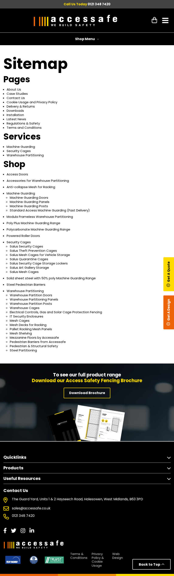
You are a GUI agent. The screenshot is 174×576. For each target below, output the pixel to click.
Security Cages (19, 151)
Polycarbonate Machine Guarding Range (38, 229)
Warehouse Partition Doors (31, 295)
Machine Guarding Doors (29, 197)
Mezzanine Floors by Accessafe (34, 337)
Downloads (15, 110)
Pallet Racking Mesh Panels (31, 329)
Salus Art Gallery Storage (29, 267)
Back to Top (150, 564)
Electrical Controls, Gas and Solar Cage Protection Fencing (56, 312)
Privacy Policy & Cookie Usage (98, 560)
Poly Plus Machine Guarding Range (33, 223)
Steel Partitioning (23, 350)
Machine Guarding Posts (29, 206)
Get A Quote (168, 271)
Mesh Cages (19, 320)
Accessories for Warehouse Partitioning (38, 180)
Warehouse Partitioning (25, 155)
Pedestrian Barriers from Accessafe (38, 342)
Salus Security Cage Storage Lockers (39, 263)
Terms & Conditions (78, 556)
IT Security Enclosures (26, 316)
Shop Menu (85, 38)
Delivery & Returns (21, 106)
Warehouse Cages (24, 308)
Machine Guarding (21, 146)
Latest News (16, 119)
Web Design (117, 556)
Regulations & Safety (23, 123)
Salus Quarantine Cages (29, 259)
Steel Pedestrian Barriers (26, 284)
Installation (15, 115)
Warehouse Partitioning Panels (34, 299)
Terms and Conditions (24, 127)
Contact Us (16, 98)
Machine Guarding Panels (29, 202)
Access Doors (17, 174)
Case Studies (17, 93)
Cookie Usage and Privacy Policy (32, 102)
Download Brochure (87, 392)
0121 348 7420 (99, 4)
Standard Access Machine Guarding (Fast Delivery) (50, 210)
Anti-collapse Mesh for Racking (31, 187)
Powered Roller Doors (23, 235)
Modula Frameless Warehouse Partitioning (40, 216)
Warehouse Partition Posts (31, 303)
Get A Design (168, 310)
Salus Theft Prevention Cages (33, 250)
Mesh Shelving (21, 333)
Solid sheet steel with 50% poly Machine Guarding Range (51, 278)
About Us (14, 89)
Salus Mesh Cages (24, 272)
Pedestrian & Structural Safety (34, 346)
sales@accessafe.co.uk (31, 508)
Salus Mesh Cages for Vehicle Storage (40, 255)
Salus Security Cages (26, 246)
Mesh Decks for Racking (28, 325)
